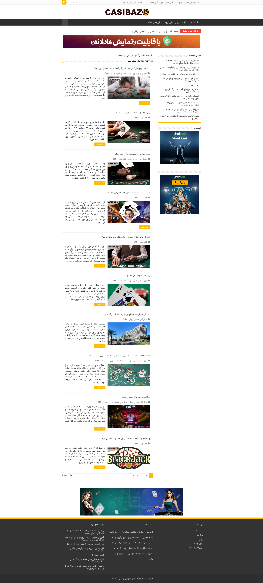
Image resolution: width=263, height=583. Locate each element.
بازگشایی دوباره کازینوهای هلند (136, 397)
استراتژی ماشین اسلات (134, 532)
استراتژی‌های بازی (168, 2)
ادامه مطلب (144, 103)
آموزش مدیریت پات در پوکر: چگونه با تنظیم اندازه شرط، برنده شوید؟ (179, 69)
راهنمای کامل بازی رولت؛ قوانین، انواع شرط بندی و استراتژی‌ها (179, 97)
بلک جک (195, 22)
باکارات (185, 22)
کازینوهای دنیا (151, 2)
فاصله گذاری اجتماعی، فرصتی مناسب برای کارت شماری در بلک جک (119, 355)
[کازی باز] (131, 12)
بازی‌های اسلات (154, 22)
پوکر (177, 22)
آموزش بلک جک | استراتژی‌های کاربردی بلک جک (128, 192)
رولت (127, 537)
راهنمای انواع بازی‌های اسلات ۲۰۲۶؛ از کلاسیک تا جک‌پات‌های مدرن (182, 62)
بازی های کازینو (129, 542)
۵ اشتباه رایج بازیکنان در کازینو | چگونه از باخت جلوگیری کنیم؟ (122, 68)
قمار (132, 537)
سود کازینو (136, 553)
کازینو (129, 553)
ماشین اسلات (147, 553)
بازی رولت (168, 22)
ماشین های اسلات (145, 542)
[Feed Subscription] (63, 62)
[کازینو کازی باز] (131, 41)
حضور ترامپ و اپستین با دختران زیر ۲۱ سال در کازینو (155, 31)
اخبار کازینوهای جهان (132, 2)
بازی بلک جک (140, 537)
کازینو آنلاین (139, 548)
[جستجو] (64, 2)
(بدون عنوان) (193, 85)
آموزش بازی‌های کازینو (189, 2)
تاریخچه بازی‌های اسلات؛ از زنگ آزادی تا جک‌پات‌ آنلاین (181, 90)
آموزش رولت (128, 548)
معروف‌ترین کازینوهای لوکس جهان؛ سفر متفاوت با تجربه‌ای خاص (181, 111)
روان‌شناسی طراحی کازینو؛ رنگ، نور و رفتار (180, 74)
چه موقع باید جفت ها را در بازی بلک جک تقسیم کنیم (126, 438)
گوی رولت (116, 537)
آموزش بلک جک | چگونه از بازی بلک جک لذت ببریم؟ (126, 237)
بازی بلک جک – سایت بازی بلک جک (133, 112)
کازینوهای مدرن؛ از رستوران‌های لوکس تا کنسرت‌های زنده (181, 80)
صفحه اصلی (145, 55)
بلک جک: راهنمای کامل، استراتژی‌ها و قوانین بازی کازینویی (182, 104)
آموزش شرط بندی (118, 73)
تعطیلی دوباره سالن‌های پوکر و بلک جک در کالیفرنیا (127, 314)
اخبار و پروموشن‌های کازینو (115, 402)
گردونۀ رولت (117, 542)
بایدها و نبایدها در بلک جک (137, 275)
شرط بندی (149, 532)
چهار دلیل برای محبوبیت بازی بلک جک (132, 154)
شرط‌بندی (149, 548)
